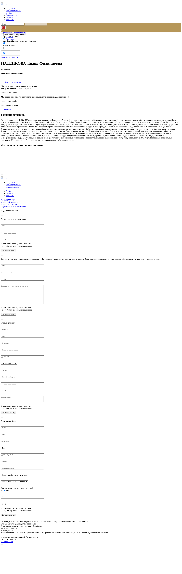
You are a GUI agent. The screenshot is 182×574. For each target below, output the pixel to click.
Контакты (10, 20)
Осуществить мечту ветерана (13, 206)
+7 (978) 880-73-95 (8, 200)
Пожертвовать (7, 542)
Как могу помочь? (13, 11)
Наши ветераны (12, 15)
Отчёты (9, 13)
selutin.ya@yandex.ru (9, 202)
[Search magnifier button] (3, 27)
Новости (9, 17)
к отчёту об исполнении (11, 82)
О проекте (10, 8)
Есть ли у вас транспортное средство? (17, 488)
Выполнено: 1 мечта (9, 57)
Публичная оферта (9, 204)
